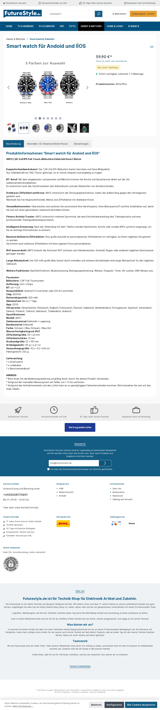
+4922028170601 (15, 494)
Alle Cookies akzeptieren (141, 704)
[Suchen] (98, 14)
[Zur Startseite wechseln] (22, 13)
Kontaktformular (29, 507)
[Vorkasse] (132, 523)
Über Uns (116, 488)
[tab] (13, 144)
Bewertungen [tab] (81, 143)
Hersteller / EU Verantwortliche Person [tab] (47, 143)
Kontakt (62, 496)
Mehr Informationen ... (23, 706)
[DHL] (63, 523)
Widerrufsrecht (66, 492)
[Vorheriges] (8, 87)
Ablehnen (96, 704)
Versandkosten (75, 690)
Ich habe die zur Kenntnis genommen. (82, 469)
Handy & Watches (15, 39)
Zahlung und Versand (122, 499)
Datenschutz (118, 492)
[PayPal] (116, 523)
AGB (61, 488)
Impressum (117, 496)
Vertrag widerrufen (80, 427)
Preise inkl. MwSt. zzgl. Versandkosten (111, 61)
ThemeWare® (100, 692)
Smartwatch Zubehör (42, 39)
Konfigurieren (114, 704)
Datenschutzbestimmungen (76, 469)
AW (152, 46)
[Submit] (105, 463)
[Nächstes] (87, 87)
